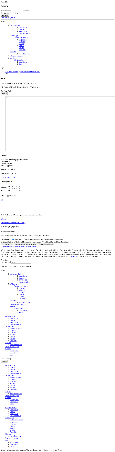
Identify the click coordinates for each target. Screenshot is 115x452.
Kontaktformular (16, 345)
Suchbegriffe (5, 91)
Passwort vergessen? (8, 17)
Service (8, 349)
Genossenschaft (11, 316)
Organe (12, 320)
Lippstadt (13, 330)
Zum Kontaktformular (9, 177)
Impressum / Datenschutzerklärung (13, 223)
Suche (12, 355)
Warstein (13, 333)
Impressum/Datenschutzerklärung (13, 246)
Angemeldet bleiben (10, 13)
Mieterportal (14, 351)
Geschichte (14, 318)
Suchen (4, 93)
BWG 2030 (14, 322)
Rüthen (12, 335)
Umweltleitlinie (15, 324)
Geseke (12, 337)
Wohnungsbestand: (16, 328)
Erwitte (12, 339)
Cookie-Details (30, 246)
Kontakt (8, 343)
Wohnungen (9, 326)
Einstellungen (74, 256)
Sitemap (4, 219)
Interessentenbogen (12, 347)
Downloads (14, 353)
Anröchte (13, 341)
